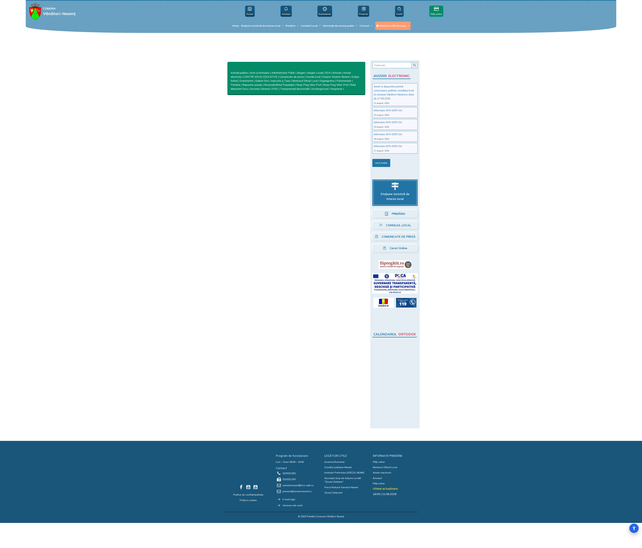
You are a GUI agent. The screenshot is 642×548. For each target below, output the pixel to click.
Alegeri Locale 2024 (318, 72)
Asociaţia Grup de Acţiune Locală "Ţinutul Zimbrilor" (342, 480)
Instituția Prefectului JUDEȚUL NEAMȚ (344, 472)
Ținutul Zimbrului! (333, 492)
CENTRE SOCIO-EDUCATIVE (260, 76)
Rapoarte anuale (252, 84)
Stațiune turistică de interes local (260, 25)
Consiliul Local (309, 25)
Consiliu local (313, 76)
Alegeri (301, 72)
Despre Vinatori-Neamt (336, 76)
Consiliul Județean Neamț (338, 467)
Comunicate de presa (291, 76)
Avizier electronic (382, 472)
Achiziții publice (239, 72)
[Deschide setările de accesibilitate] (634, 528)
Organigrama (327, 80)
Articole (336, 72)
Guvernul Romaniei (334, 461)
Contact (364, 25)
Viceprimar (336, 88)
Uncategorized (319, 88)
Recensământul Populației (279, 84)
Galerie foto (262, 80)
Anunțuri (377, 478)
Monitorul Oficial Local (393, 25)
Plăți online (379, 461)
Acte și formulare (260, 72)
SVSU (275, 88)
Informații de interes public (338, 25)
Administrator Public (283, 72)
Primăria (290, 25)
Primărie (235, 84)
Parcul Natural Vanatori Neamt (341, 487)
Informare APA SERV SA (388, 110)
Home (235, 25)
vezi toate (381, 162)
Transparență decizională (294, 88)
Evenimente (246, 80)
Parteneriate (344, 80)
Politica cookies (248, 500)
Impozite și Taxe (280, 80)
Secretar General (260, 88)
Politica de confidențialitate (248, 494)
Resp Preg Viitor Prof (308, 84)
